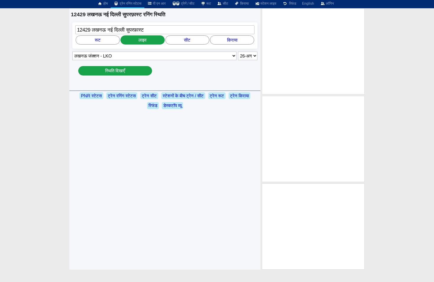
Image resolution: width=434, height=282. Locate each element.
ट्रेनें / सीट (187, 3)
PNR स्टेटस (91, 95)
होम (105, 3)
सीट (225, 3)
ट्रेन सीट (149, 95)
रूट (208, 3)
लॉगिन (329, 3)
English (308, 3)
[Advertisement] (313, 51)
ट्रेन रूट (217, 95)
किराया (244, 3)
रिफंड (291, 3)
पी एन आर (159, 3)
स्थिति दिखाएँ (115, 70)
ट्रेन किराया (239, 95)
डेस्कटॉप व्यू (172, 105)
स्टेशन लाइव (268, 3)
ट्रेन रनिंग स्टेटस (130, 3)
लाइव (142, 39)
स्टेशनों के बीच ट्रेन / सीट (183, 95)
